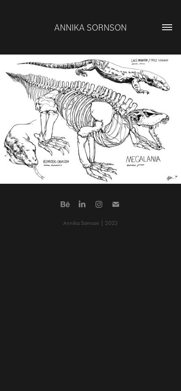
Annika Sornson (90, 27)
